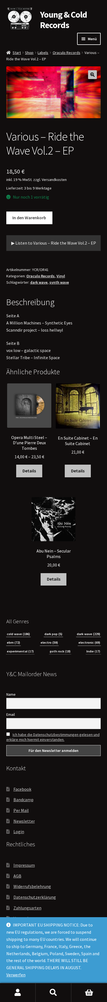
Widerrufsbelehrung (32, 886)
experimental (20, 651)
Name (11, 694)
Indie (93, 651)
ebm (13, 642)
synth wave (59, 282)
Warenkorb (89, 992)
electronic (89, 642)
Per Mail (21, 810)
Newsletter (24, 821)
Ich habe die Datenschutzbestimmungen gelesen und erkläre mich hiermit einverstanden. (53, 737)
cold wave (18, 634)
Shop (29, 52)
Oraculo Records (66, 52)
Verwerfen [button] (16, 974)
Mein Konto (18, 992)
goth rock (60, 651)
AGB (17, 876)
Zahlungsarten (27, 908)
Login (18, 831)
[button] (92, 74)
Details (29, 470)
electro (49, 642)
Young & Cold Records (63, 20)
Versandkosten (54, 179)
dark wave (38, 282)
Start (17, 52)
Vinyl (61, 275)
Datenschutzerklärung (34, 897)
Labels (43, 52)
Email (10, 714)
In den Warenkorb (29, 217)
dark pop (53, 634)
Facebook (22, 789)
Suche (53, 992)
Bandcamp (23, 799)
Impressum (24, 865)
